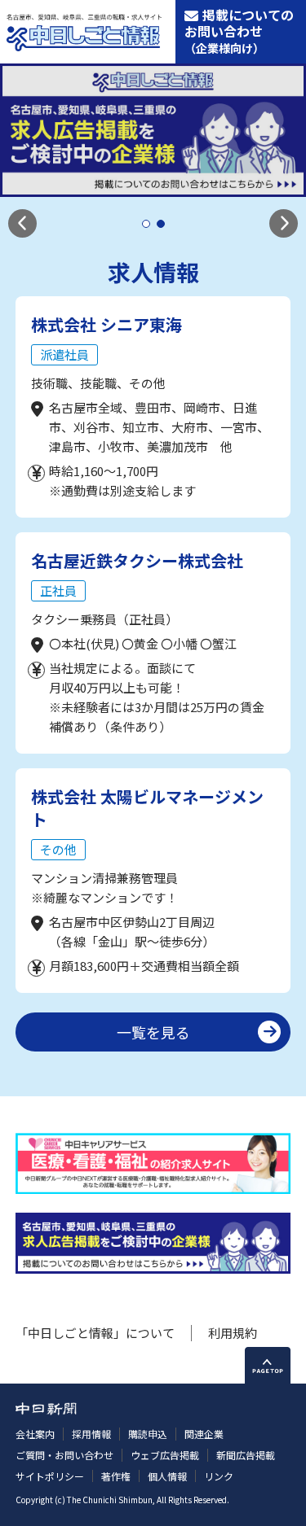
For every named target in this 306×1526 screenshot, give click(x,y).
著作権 (116, 1476)
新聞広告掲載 (245, 1455)
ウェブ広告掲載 (165, 1455)
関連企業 (204, 1434)
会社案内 (35, 1434)
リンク (218, 1476)
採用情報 (91, 1434)
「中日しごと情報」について (95, 1332)
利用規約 (232, 1332)
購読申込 (147, 1434)
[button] (22, 223)
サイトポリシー (50, 1476)
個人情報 (167, 1476)
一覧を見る (153, 1032)
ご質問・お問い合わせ (64, 1455)
